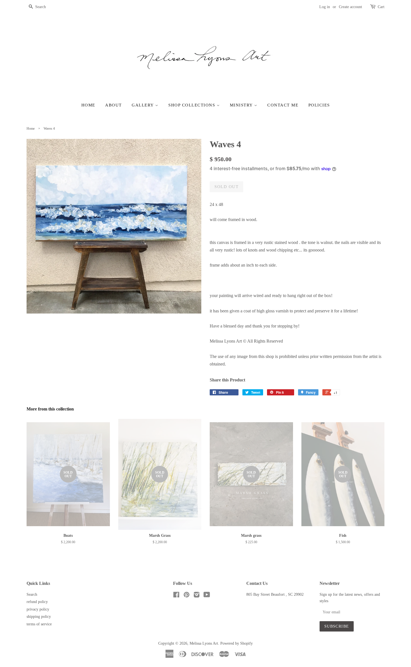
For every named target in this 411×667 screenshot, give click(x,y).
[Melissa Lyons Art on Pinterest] (186, 596)
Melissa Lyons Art (204, 643)
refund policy (37, 602)
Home (88, 105)
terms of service (39, 624)
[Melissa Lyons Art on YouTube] (207, 596)
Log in (324, 7)
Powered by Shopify (236, 643)
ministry (242, 105)
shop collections (192, 105)
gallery (143, 105)
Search (32, 594)
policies (319, 105)
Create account (350, 7)
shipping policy (39, 616)
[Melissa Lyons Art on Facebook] (176, 596)
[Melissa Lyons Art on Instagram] (196, 596)
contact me (282, 105)
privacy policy (38, 609)
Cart (381, 7)
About (113, 105)
